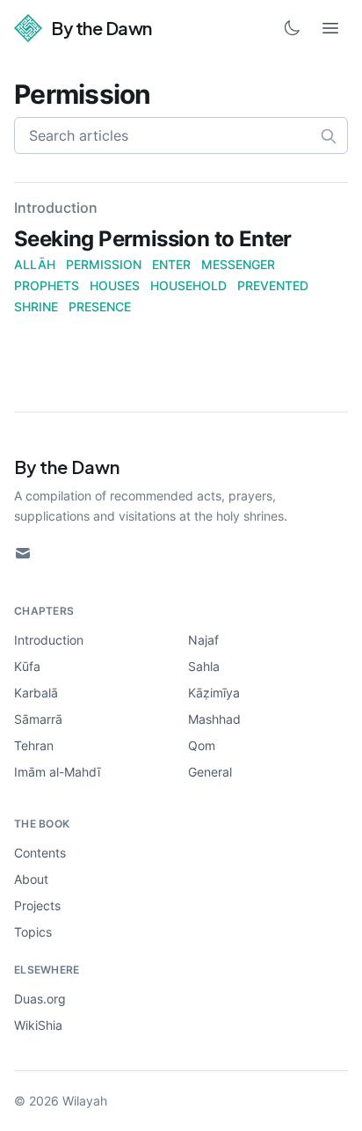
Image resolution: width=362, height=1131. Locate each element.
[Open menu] (330, 28)
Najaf (203, 639)
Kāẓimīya (214, 692)
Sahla (204, 666)
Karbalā (36, 692)
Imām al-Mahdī (57, 771)
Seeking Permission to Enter (153, 239)
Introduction (48, 639)
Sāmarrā (38, 718)
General (210, 771)
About (31, 879)
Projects (37, 905)
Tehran (34, 745)
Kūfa (27, 666)
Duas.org (40, 998)
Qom (201, 745)
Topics (33, 931)
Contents (40, 852)
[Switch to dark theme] (291, 28)
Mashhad (214, 718)
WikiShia (38, 1025)
